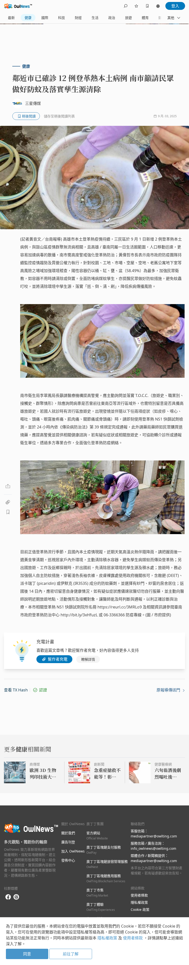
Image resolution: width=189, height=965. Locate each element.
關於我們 (68, 833)
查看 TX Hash (16, 690)
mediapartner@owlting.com (154, 836)
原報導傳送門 (169, 690)
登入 (175, 6)
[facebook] (8, 897)
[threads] (16, 897)
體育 (145, 17)
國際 (44, 17)
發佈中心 (68, 860)
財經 (78, 17)
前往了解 (71, 954)
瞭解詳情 (88, 659)
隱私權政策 (139, 902)
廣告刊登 (68, 842)
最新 (11, 17)
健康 (28, 17)
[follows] (136, 5)
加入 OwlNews (73, 851)
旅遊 (128, 17)
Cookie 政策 (140, 909)
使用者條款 (139, 895)
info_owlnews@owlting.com (153, 848)
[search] (125, 5)
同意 (27, 954)
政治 (111, 17)
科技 (61, 17)
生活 (95, 17)
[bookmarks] (147, 5)
